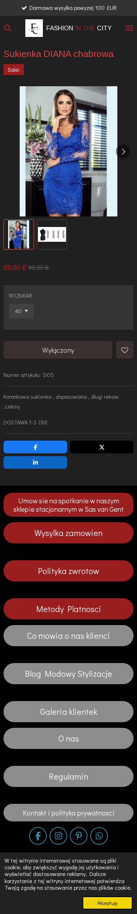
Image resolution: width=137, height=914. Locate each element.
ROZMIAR (20, 295)
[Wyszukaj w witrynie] (7, 28)
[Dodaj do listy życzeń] (124, 350)
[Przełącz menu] (129, 28)
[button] (19, 234)
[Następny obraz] (123, 151)
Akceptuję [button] (107, 903)
